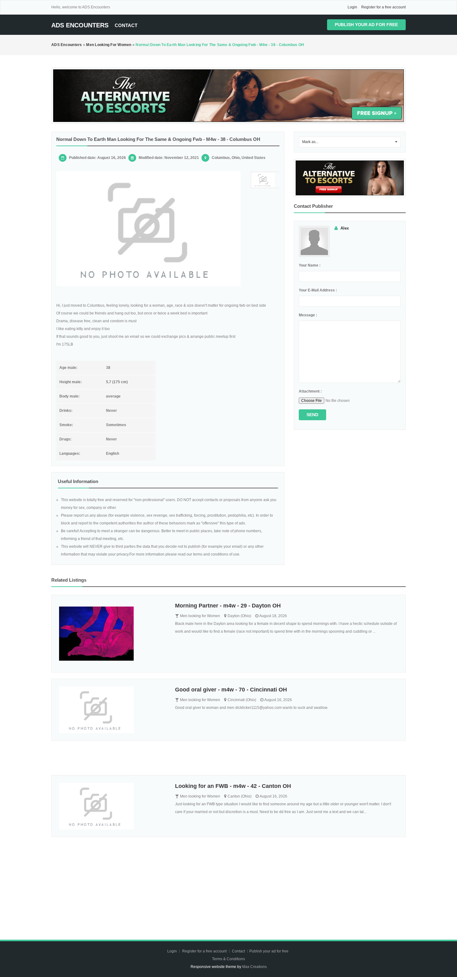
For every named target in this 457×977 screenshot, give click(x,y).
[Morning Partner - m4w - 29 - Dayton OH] (112, 633)
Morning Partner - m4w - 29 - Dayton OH (228, 605)
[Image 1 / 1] (148, 228)
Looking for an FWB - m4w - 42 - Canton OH (233, 786)
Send (312, 414)
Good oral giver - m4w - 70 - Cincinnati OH (231, 689)
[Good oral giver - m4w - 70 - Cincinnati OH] (112, 709)
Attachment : (310, 391)
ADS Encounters (79, 25)
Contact (126, 25)
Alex (344, 228)
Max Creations (254, 967)
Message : (308, 315)
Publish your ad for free (366, 24)
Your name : (310, 265)
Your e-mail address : (318, 290)
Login (352, 7)
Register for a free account (383, 7)
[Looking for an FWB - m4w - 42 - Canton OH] (112, 806)
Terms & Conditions (228, 959)
